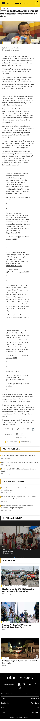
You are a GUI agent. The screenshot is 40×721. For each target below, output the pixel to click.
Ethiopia (7, 43)
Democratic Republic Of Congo (15, 586)
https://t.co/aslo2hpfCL (14, 193)
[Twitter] (24, 685)
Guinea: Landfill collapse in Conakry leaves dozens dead (19, 462)
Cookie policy (34, 698)
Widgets (4, 712)
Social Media (12, 442)
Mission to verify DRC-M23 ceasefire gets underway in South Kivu (18, 590)
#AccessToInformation (14, 294)
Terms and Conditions (31, 694)
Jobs (2, 708)
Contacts (4, 698)
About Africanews (7, 694)
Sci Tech (5, 8)
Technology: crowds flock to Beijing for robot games (18, 455)
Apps (37, 708)
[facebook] (35, 685)
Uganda (6, 622)
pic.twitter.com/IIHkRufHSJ (15, 380)
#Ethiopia (20, 351)
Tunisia (5, 658)
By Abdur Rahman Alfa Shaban (12, 48)
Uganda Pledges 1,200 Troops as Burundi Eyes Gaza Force (16, 626)
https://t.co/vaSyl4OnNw (14, 233)
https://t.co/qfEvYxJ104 (14, 266)
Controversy (21, 438)
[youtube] (19, 685)
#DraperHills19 (20, 182)
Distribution (5, 703)
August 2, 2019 (11, 239)
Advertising (35, 703)
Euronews (35, 712)
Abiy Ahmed (25, 442)
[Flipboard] (30, 685)
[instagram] (20, 688)
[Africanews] (14, 3)
